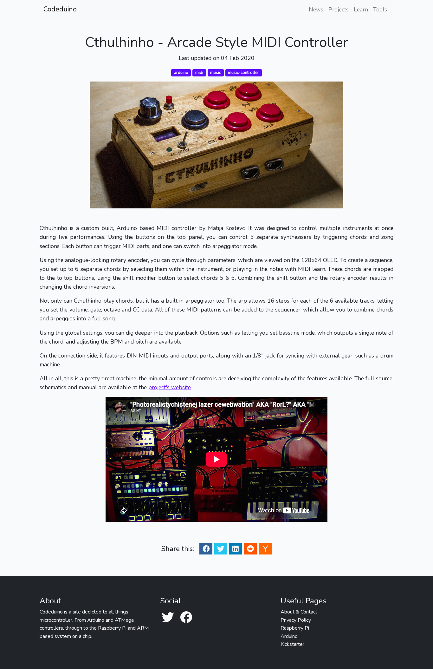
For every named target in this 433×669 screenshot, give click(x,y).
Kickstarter (292, 644)
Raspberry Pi (295, 628)
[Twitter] (167, 617)
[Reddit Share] (250, 549)
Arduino (289, 636)
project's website (169, 387)
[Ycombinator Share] (265, 549)
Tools (380, 9)
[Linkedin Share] (235, 549)
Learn (361, 9)
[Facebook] (186, 617)
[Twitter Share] (220, 549)
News (316, 9)
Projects (338, 9)
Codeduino (60, 9)
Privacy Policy (296, 620)
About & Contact (299, 611)
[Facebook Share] (206, 549)
